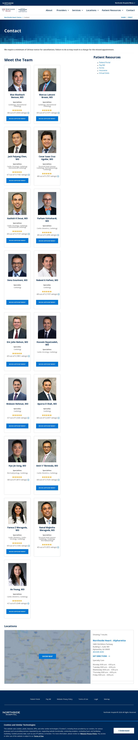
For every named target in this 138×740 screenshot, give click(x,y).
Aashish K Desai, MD (17, 218)
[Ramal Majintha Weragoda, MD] (47, 513)
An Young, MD (17, 589)
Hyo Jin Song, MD (17, 465)
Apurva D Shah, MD (47, 403)
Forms (101, 68)
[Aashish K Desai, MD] (17, 204)
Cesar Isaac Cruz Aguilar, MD (47, 158)
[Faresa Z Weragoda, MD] (17, 513)
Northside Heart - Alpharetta (109, 640)
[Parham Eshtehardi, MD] (47, 204)
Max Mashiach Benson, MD (17, 96)
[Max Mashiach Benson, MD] (17, 81)
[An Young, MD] (17, 575)
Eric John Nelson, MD (17, 342)
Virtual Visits (104, 73)
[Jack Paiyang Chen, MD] (17, 142)
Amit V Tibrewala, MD (47, 465)
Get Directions (100, 656)
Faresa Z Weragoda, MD (17, 529)
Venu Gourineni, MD (17, 280)
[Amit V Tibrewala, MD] (47, 452)
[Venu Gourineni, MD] (17, 266)
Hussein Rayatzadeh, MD (47, 343)
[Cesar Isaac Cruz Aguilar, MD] (47, 142)
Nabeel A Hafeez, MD (47, 280)
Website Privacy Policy (64, 699)
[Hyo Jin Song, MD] (17, 452)
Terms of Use (83, 699)
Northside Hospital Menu (124, 3)
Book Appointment (17, 119)
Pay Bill (102, 65)
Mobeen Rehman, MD (17, 403)
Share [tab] (123, 17)
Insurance (103, 70)
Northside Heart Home (12, 17)
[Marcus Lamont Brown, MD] (47, 81)
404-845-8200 (98, 652)
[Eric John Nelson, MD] (17, 328)
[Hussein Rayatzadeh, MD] (47, 328)
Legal (96, 699)
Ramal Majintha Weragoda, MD (47, 529)
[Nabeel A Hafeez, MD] (47, 266)
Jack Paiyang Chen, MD (17, 158)
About (49, 10)
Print (130, 17)
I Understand (123, 731)
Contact (130, 10)
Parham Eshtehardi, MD (47, 219)
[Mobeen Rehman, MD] (17, 390)
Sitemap (107, 699)
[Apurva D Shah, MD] (47, 390)
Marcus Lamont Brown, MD (47, 96)
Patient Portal (104, 62)
